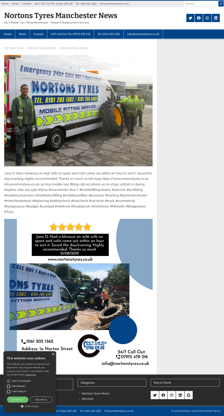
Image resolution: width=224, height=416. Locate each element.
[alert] (30, 381)
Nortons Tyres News (74, 48)
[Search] (221, 3)
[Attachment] (78, 221)
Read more (31, 374)
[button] (29, 406)
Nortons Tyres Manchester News (60, 15)
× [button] (53, 354)
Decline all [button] (41, 399)
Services (87, 398)
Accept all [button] (17, 399)
